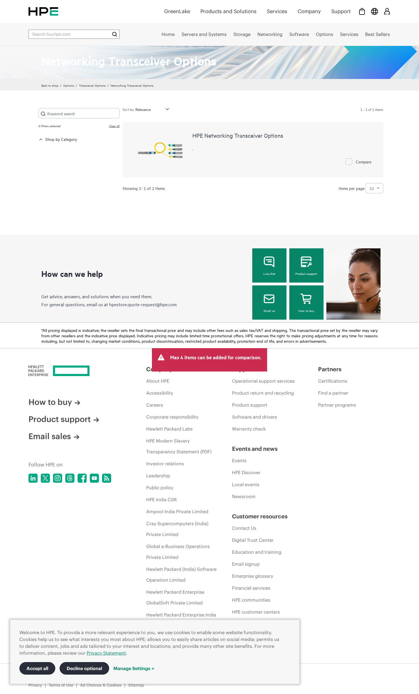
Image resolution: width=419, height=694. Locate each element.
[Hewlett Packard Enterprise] (43, 11)
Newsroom (244, 496)
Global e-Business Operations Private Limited (178, 551)
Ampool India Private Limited (177, 511)
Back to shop (49, 85)
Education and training (256, 552)
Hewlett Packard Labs (169, 429)
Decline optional (84, 668)
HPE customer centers (256, 612)
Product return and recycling (263, 393)
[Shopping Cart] (362, 11)
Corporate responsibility (172, 417)
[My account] (387, 11)
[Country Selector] (374, 11)
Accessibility (159, 393)
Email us (269, 310)
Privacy (35, 685)
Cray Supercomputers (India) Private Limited (177, 529)
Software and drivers (254, 417)
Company (309, 11)
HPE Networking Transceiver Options (237, 135)
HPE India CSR (161, 499)
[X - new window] (45, 478)
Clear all (114, 125)
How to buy (306, 310)
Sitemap (136, 685)
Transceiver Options (92, 85)
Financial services (251, 588)
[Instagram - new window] (57, 478)
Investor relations (165, 463)
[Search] (114, 34)
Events (239, 460)
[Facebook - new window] (82, 478)
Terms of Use (61, 685)
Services (277, 11)
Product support (306, 273)
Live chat (269, 273)
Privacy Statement (106, 653)
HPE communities (251, 600)
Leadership (158, 475)
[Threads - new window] (69, 478)
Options (68, 85)
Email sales (50, 436)
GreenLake (177, 11)
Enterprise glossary (252, 576)
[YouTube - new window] (94, 478)
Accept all (37, 668)
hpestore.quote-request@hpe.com (143, 304)
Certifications (332, 381)
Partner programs (337, 405)
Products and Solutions (228, 11)
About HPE (157, 381)
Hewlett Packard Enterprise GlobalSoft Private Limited (175, 597)
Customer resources (260, 516)
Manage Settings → (133, 668)
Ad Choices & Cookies (100, 685)
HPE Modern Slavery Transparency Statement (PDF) (178, 446)
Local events (245, 484)
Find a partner (333, 393)
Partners (329, 369)
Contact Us (244, 528)
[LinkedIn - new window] (33, 478)
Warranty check (249, 429)
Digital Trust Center (253, 540)
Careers (154, 405)
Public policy (159, 487)
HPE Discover (246, 472)
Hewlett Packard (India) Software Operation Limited (181, 574)
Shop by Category (61, 139)
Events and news (255, 448)
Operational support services (263, 381)
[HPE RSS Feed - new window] (106, 478)
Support (341, 11)
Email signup (246, 564)
